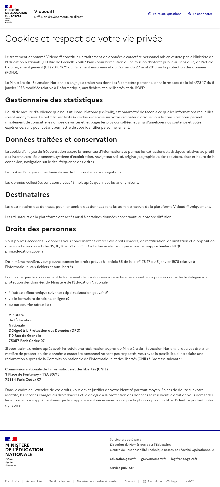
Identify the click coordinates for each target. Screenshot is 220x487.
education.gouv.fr (123, 459)
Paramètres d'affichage (162, 481)
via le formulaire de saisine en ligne (37, 298)
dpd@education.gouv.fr (84, 292)
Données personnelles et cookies (97, 481)
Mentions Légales (59, 481)
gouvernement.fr (153, 459)
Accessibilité (34, 481)
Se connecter (202, 14)
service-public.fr (122, 468)
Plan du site (12, 481)
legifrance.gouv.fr (184, 459)
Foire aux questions (167, 14)
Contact (130, 481)
